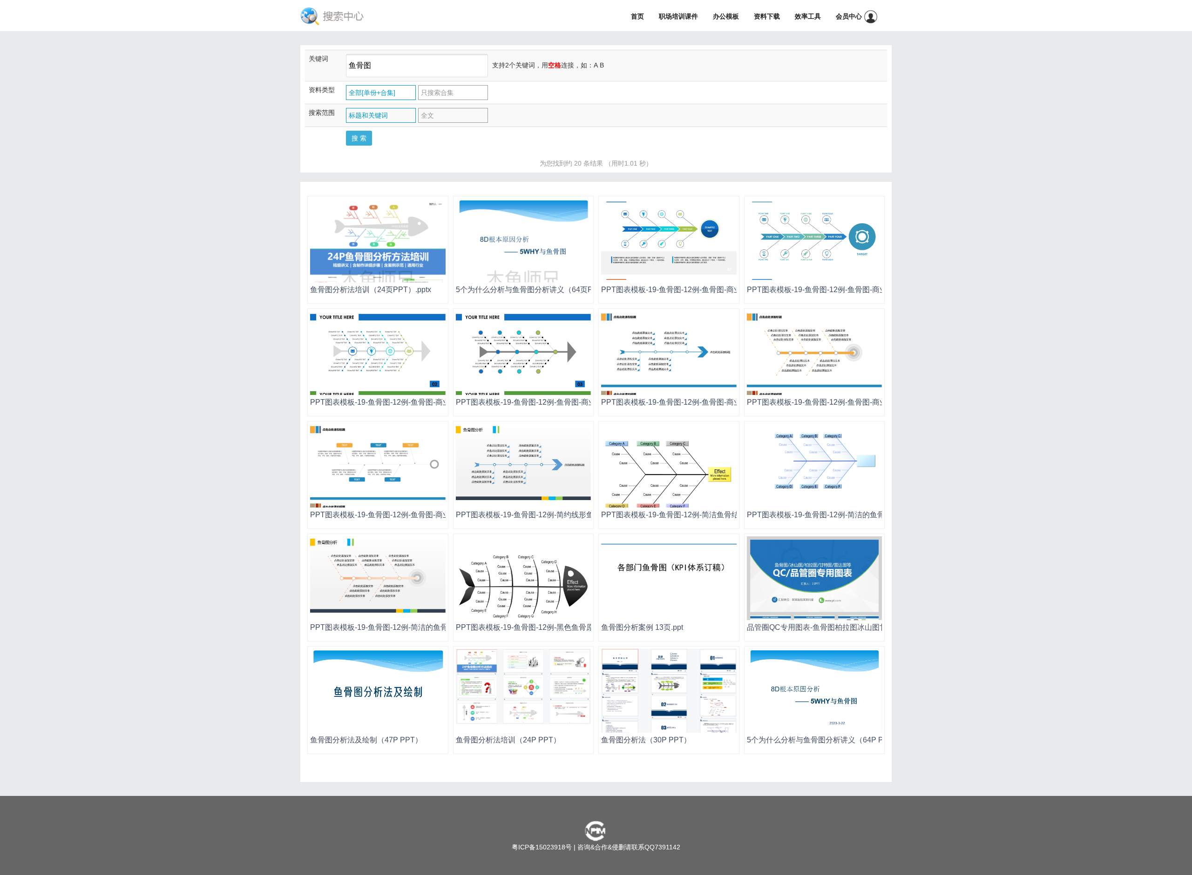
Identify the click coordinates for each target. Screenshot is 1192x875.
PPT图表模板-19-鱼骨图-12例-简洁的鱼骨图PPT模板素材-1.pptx (853, 515)
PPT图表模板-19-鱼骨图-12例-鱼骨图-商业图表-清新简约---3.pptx (708, 290)
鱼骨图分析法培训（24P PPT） (508, 740)
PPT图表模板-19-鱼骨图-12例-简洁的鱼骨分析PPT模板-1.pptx (412, 627)
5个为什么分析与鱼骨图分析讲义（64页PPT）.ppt (539, 290)
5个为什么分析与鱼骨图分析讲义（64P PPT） (824, 740)
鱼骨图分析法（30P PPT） (646, 740)
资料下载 (767, 16)
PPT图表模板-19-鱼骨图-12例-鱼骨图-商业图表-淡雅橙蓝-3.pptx (851, 402)
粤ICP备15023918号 (542, 847)
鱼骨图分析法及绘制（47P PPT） (366, 740)
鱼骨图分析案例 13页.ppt (642, 627)
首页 (637, 16)
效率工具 (808, 16)
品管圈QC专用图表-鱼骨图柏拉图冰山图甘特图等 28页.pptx (845, 627)
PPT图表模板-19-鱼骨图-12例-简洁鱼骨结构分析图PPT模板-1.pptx (711, 515)
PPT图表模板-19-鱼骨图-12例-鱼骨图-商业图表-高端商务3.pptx (559, 402)
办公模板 (726, 16)
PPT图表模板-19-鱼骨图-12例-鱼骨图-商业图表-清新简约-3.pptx (851, 290)
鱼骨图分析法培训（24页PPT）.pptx (370, 290)
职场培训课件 (678, 16)
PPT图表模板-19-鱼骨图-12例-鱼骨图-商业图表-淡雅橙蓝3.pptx (413, 515)
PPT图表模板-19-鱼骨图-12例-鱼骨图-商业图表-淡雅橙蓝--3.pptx (707, 402)
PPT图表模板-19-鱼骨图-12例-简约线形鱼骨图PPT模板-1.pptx (558, 515)
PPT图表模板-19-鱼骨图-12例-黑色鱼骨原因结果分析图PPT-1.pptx (565, 627)
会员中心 (850, 16)
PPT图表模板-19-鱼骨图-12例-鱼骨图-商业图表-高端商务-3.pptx (415, 402)
